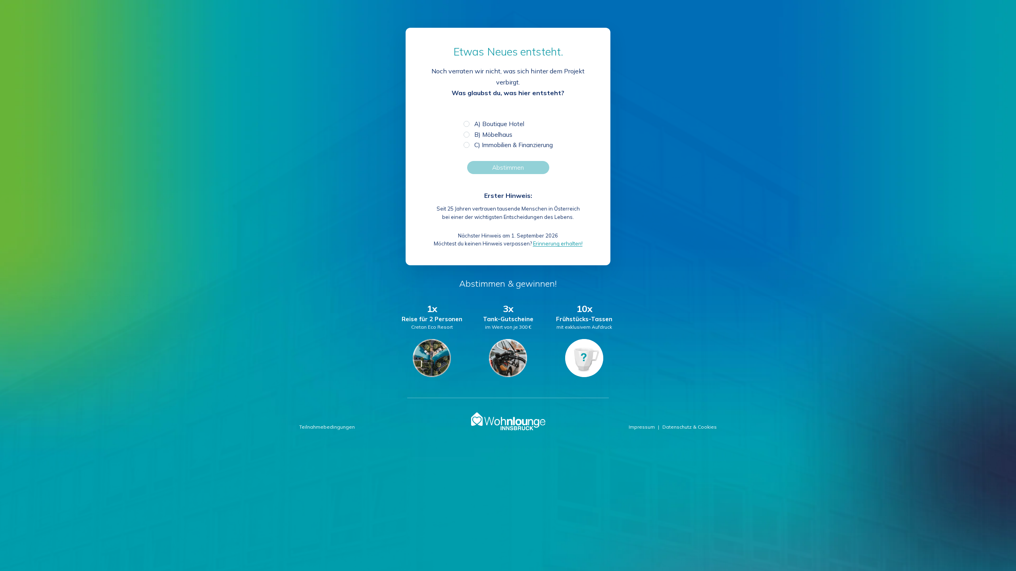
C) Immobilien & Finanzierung (513, 145)
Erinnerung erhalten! (558, 243)
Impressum (642, 427)
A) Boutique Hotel (499, 124)
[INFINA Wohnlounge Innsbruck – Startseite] (508, 421)
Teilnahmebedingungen (327, 427)
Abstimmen (508, 167)
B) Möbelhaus (493, 134)
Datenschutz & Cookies (689, 427)
